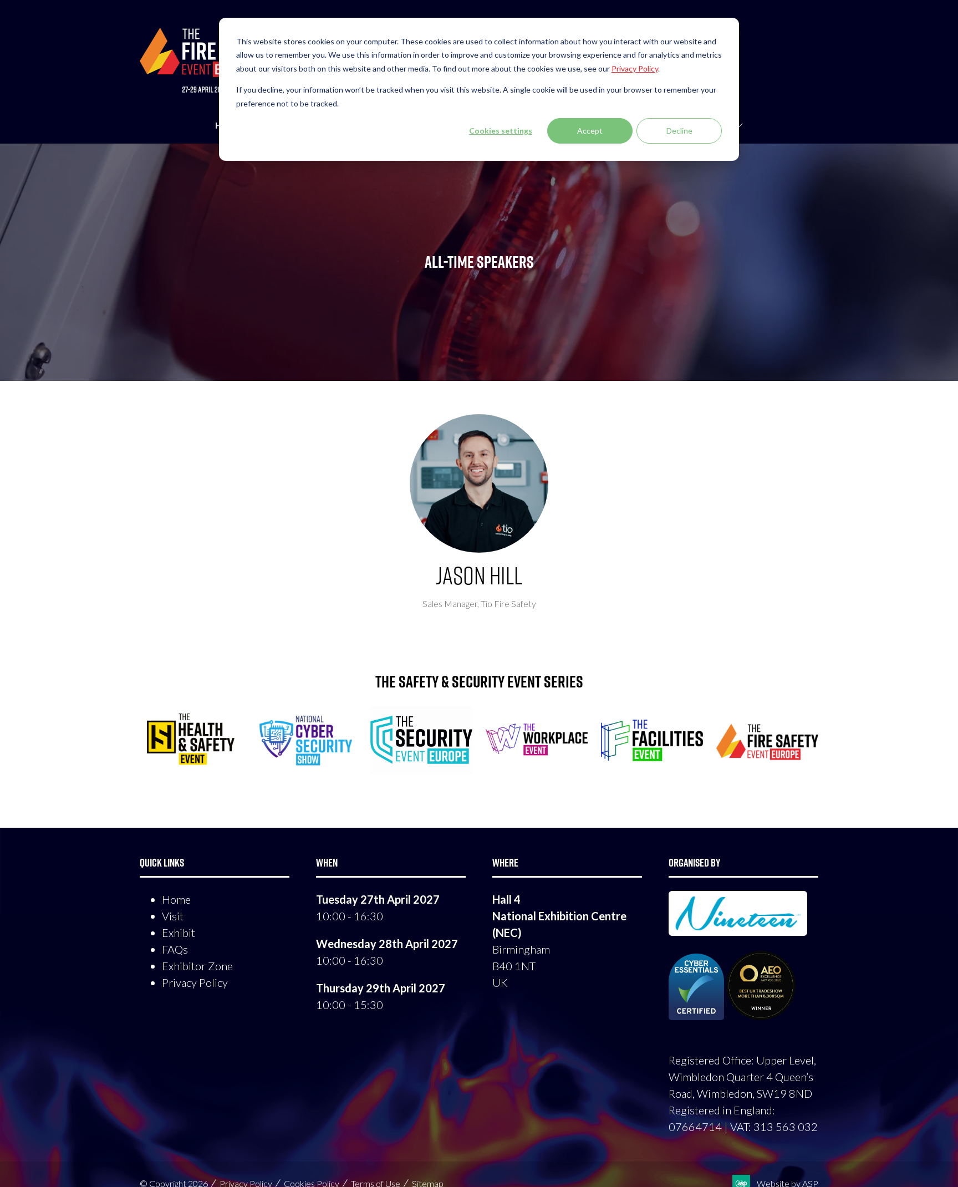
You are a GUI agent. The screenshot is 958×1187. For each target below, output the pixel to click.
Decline (679, 130)
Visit (173, 916)
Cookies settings (500, 130)
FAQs (175, 949)
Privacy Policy (195, 982)
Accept (590, 130)
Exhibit (178, 932)
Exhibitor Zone (197, 965)
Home (176, 899)
